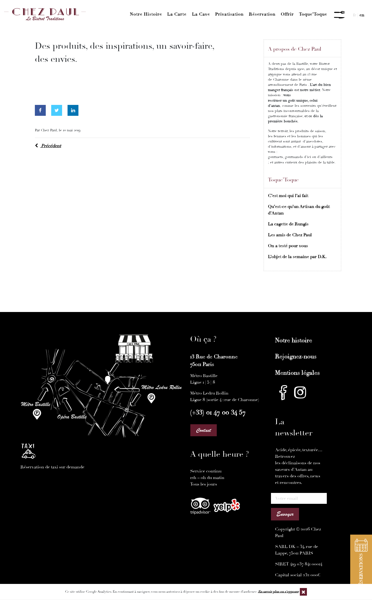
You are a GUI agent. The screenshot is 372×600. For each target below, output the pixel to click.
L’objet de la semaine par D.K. (297, 256)
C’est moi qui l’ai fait (288, 195)
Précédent (50, 146)
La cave (201, 14)
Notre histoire (146, 14)
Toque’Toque (313, 14)
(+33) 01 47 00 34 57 (218, 412)
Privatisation (229, 14)
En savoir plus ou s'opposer (278, 591)
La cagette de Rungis (288, 224)
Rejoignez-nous (295, 356)
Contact (203, 430)
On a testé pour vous (288, 246)
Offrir (287, 14)
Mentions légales (297, 373)
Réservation (262, 14)
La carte (177, 14)
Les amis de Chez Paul (290, 235)
